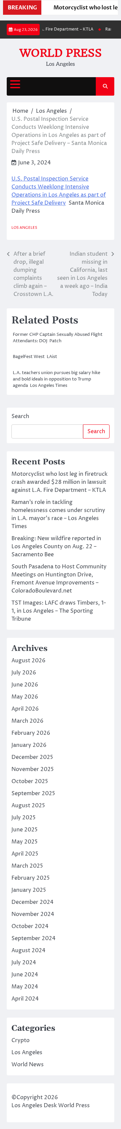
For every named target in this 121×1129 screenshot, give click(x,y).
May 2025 (24, 841)
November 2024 (32, 914)
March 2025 (27, 866)
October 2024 (29, 926)
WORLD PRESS (60, 52)
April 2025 (24, 854)
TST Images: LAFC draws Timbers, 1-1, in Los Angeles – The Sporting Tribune (58, 611)
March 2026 (27, 721)
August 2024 (28, 950)
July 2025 (23, 817)
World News (27, 1064)
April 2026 (25, 709)
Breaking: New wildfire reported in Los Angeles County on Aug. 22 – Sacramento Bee (56, 546)
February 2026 (30, 733)
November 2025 (32, 769)
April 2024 (25, 999)
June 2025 (24, 829)
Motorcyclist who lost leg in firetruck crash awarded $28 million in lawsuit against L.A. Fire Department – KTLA (59, 482)
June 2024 (24, 974)
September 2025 (33, 793)
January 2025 (28, 890)
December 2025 (32, 757)
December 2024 (32, 902)
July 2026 (23, 672)
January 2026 (28, 745)
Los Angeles (24, 227)
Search (20, 416)
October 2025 (29, 781)
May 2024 (24, 986)
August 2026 (28, 660)
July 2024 (23, 962)
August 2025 (28, 805)
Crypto (20, 1040)
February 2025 (30, 878)
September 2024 (33, 938)
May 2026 (24, 697)
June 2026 (24, 684)
